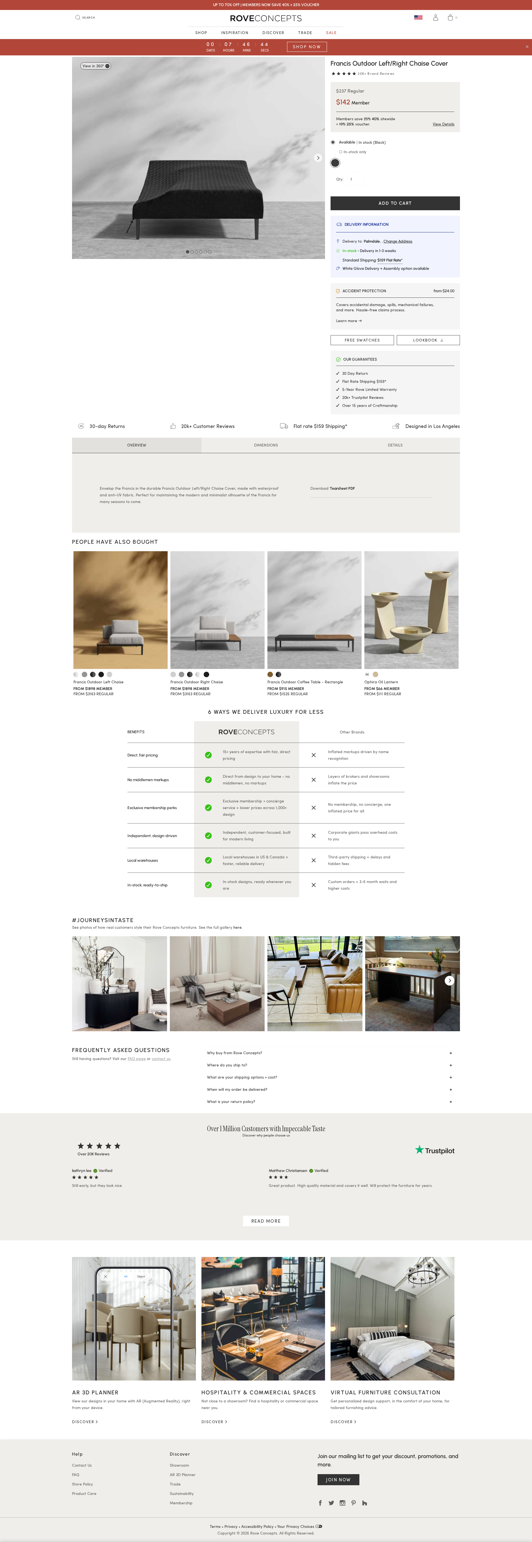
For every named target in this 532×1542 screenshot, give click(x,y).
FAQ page (137, 1058)
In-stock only (354, 151)
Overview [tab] (136, 445)
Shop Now (307, 46)
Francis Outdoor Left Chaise (98, 681)
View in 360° (93, 65)
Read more (266, 1221)
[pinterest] (353, 1503)
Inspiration (235, 32)
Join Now (338, 1479)
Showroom (179, 1465)
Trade (305, 32)
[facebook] (320, 1503)
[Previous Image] (79, 158)
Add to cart (395, 203)
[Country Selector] (418, 17)
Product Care (84, 1493)
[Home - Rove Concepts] (266, 18)
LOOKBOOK (426, 340)
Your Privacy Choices (296, 1526)
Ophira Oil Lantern (381, 681)
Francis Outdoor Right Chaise (196, 681)
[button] (395, 142)
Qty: (340, 179)
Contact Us (82, 1465)
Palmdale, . (388, 241)
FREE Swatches (362, 340)
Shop (201, 32)
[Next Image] (318, 158)
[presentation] (82, 981)
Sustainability (182, 1493)
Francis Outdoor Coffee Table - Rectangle (305, 681)
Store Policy (82, 1484)
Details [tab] (395, 445)
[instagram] (342, 1503)
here (237, 927)
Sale (331, 32)
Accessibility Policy (257, 1526)
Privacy (230, 1526)
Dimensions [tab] (266, 445)
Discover (273, 32)
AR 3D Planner (183, 1474)
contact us (161, 1058)
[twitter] (331, 1503)
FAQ (75, 1474)
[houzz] (364, 1503)
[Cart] (450, 18)
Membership (181, 1502)
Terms (215, 1526)
